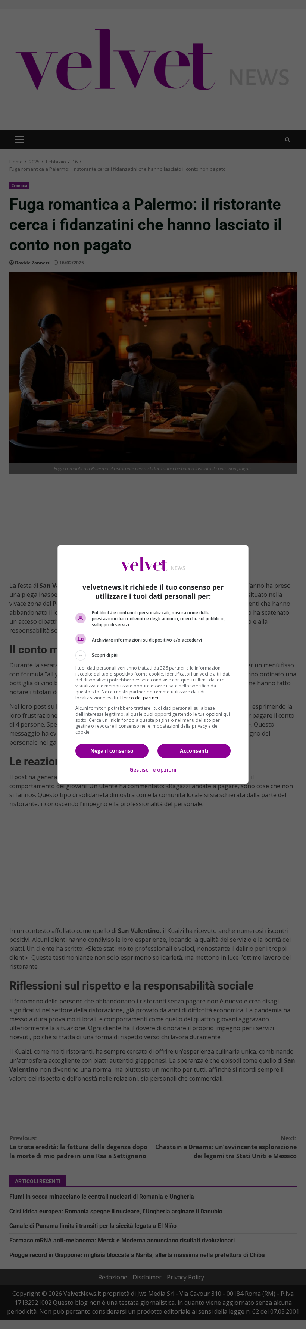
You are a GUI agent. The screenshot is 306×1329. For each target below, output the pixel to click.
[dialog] (153, 664)
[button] (153, 655)
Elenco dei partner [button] (139, 698)
